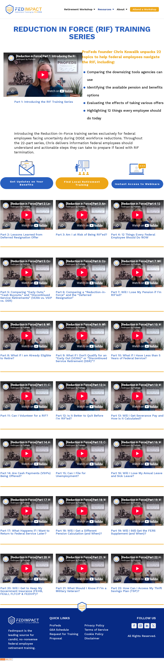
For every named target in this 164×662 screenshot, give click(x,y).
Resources (104, 9)
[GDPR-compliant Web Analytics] (6, 659)
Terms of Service (96, 629)
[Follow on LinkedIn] (146, 625)
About (121, 9)
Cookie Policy (93, 634)
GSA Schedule (59, 629)
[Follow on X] (153, 625)
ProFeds (55, 625)
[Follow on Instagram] (140, 625)
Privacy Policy (94, 625)
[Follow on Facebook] (134, 625)
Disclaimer (91, 638)
